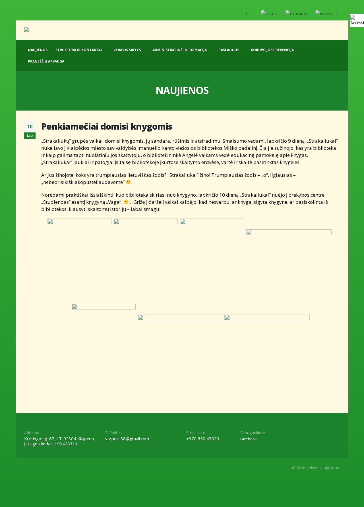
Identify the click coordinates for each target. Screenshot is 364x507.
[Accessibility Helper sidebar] (357, 20)
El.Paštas (113, 432)
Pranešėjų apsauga (46, 61)
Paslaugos (228, 49)
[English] (270, 14)
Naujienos (37, 49)
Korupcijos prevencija (272, 49)
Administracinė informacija (179, 49)
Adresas (31, 432)
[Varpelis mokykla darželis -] (49, 30)
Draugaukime (252, 432)
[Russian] (324, 14)
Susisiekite (195, 432)
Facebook (248, 439)
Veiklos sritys (127, 49)
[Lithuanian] (297, 14)
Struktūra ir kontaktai (78, 49)
